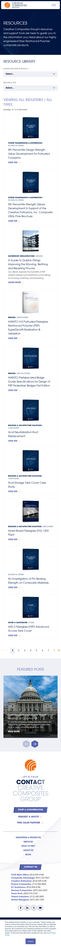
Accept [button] (30, 941)
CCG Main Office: (20, 875)
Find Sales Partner (28, 823)
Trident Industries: (20, 897)
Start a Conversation (30, 810)
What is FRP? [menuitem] (28, 846)
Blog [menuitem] (28, 855)
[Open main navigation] (54, 5)
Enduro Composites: (21, 884)
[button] (34, 744)
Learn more (14, 283)
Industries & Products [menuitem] (28, 838)
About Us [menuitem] (28, 850)
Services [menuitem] (28, 842)
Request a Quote (28, 817)
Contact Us (30, 867)
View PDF (12, 163)
